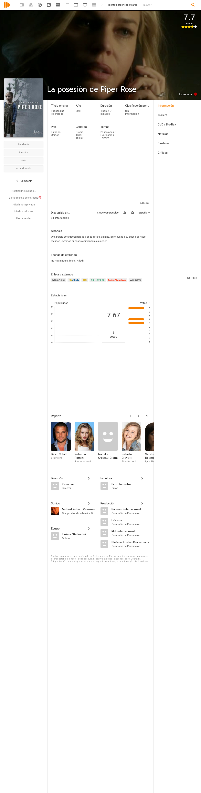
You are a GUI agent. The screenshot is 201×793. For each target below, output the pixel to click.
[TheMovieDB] (98, 282)
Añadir (80, 260)
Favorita (23, 152)
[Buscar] (193, 5)
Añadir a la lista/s (23, 211)
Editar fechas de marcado (25, 197)
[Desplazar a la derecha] (138, 416)
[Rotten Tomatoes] (118, 282)
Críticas (163, 152)
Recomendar (23, 218)
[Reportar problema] (125, 213)
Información (166, 105)
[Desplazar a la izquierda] (130, 416)
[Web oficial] (59, 282)
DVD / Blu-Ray (167, 124)
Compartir (26, 180)
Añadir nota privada (24, 204)
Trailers (162, 115)
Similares (164, 143)
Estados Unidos (55, 133)
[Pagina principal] (7, 7)
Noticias (163, 134)
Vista (23, 160)
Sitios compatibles (108, 212)
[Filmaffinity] (74, 282)
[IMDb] (85, 282)
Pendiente (23, 144)
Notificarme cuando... (24, 190)
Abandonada (23, 168)
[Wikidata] (136, 282)
